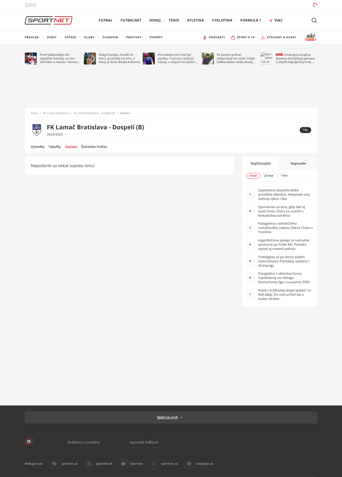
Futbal (106, 20)
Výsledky (38, 146)
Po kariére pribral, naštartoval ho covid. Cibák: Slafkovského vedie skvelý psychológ (236, 58)
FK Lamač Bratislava (56, 113)
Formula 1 (250, 20)
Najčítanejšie (261, 163)
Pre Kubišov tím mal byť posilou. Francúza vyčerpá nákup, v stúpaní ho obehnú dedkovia (177, 58)
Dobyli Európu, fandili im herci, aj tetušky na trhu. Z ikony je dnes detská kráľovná (119, 58)
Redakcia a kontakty (83, 442)
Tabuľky (55, 146)
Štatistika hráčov (94, 146)
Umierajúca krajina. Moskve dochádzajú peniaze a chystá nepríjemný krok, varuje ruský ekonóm (295, 58)
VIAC (278, 20)
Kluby (34, 113)
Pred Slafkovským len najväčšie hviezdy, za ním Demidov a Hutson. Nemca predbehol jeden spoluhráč (59, 58)
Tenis (174, 20)
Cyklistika (222, 20)
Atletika (195, 20)
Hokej (155, 20)
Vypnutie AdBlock (144, 442)
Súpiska (71, 146)
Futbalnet (131, 20)
